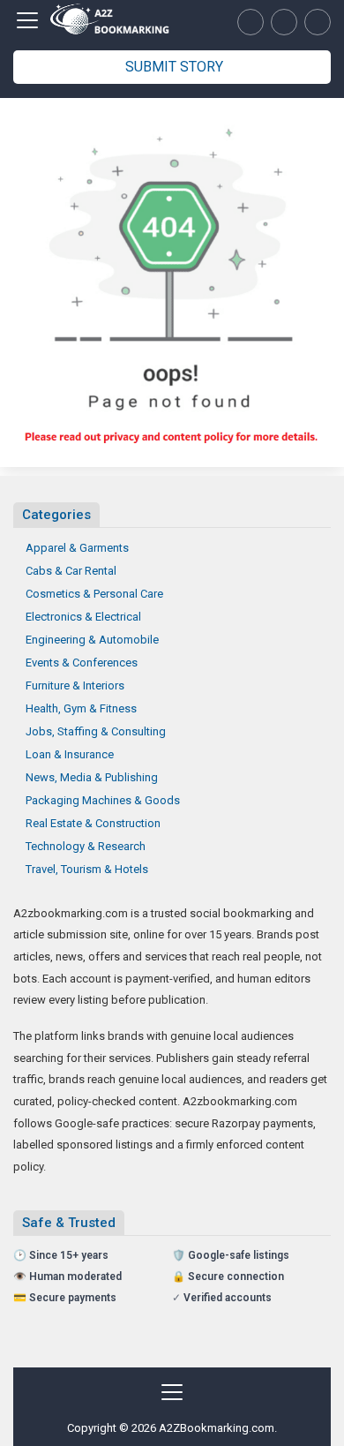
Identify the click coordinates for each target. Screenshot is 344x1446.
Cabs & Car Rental (71, 570)
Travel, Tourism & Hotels (87, 869)
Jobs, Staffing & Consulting (96, 731)
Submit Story (174, 66)
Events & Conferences (82, 662)
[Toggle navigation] (27, 20)
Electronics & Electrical (83, 616)
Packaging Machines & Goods (103, 800)
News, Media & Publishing (92, 777)
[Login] (317, 22)
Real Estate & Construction (93, 823)
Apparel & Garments (77, 547)
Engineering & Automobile (92, 639)
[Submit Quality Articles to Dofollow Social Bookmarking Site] (110, 20)
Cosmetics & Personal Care (94, 593)
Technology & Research (86, 846)
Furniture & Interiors (75, 685)
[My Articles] (250, 22)
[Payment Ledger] (284, 22)
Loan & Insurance (70, 754)
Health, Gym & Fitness (81, 708)
